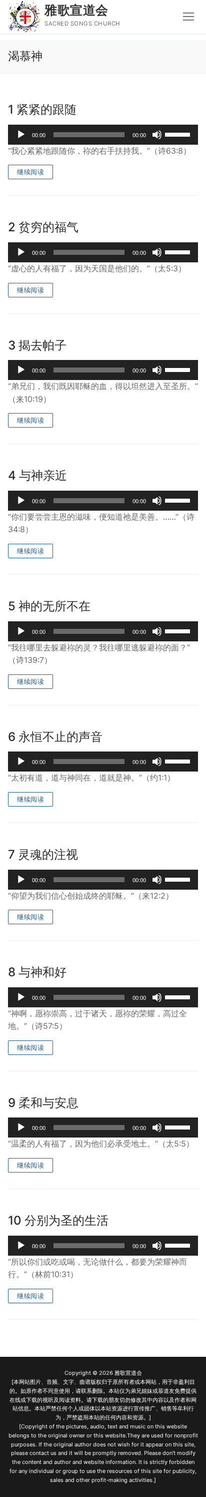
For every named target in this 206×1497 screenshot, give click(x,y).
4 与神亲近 (37, 475)
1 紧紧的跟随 (42, 109)
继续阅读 (30, 172)
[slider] (179, 134)
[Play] (21, 135)
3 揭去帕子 (37, 345)
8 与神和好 (37, 972)
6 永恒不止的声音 (55, 736)
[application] (103, 135)
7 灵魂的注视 (43, 854)
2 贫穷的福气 (43, 227)
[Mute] (157, 135)
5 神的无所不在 (49, 606)
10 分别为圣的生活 (58, 1220)
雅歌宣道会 (76, 10)
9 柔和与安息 (43, 1102)
